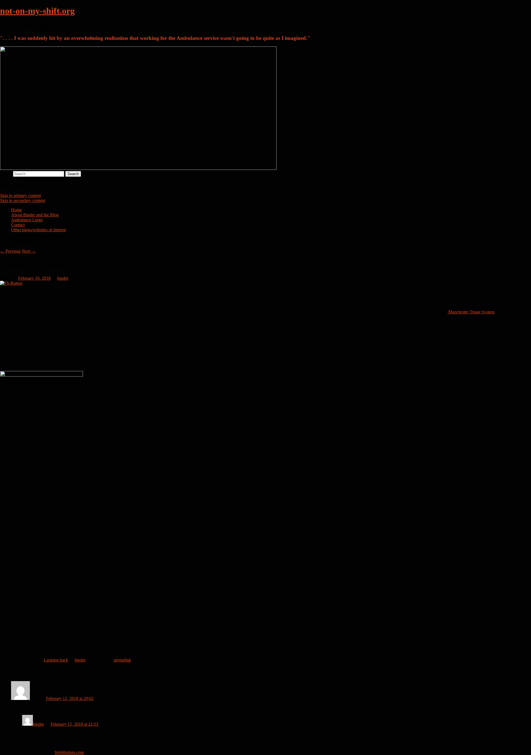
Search (6, 173)
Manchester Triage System (470, 312)
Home (16, 209)
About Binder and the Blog (35, 214)
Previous (10, 251)
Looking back (56, 660)
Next (29, 251)
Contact (18, 224)
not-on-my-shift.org (37, 11)
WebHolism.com (69, 752)
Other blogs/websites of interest (38, 229)
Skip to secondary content (22, 200)
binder (62, 278)
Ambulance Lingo (27, 219)
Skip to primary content (20, 195)
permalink (122, 660)
